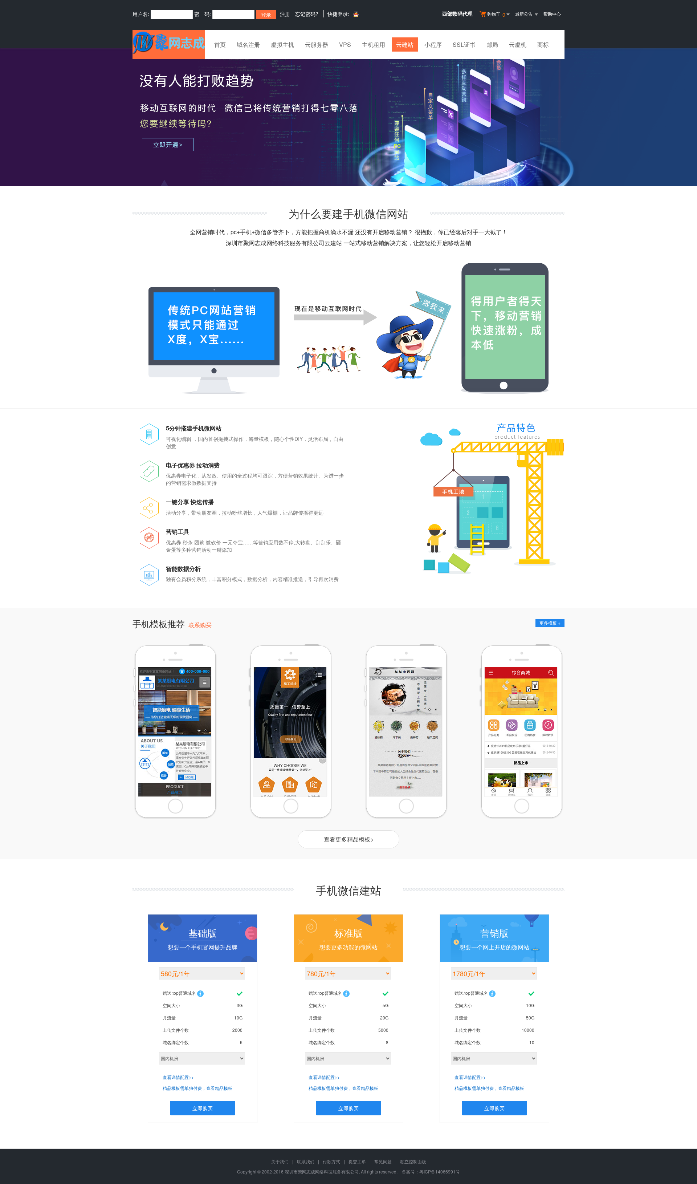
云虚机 (517, 44)
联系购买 (200, 625)
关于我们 (280, 1161)
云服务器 (316, 44)
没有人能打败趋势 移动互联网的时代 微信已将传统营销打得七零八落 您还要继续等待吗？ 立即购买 (348, 117)
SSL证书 (464, 44)
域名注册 (248, 44)
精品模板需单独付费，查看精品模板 (197, 1088)
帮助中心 (552, 14)
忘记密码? (306, 13)
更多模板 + (550, 623)
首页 (220, 44)
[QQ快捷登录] (355, 14)
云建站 (404, 44)
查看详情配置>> (178, 1077)
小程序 (433, 44)
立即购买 (202, 1108)
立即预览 (173, 769)
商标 (543, 44)
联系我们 (305, 1161)
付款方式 (331, 1161)
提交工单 (357, 1161)
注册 (285, 13)
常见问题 (383, 1161)
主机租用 (373, 44)
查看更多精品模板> (349, 839)
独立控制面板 (413, 1161)
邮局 (492, 44)
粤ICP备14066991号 (439, 1171)
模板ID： (169, 756)
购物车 (496, 14)
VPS (345, 44)
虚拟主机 (282, 44)
